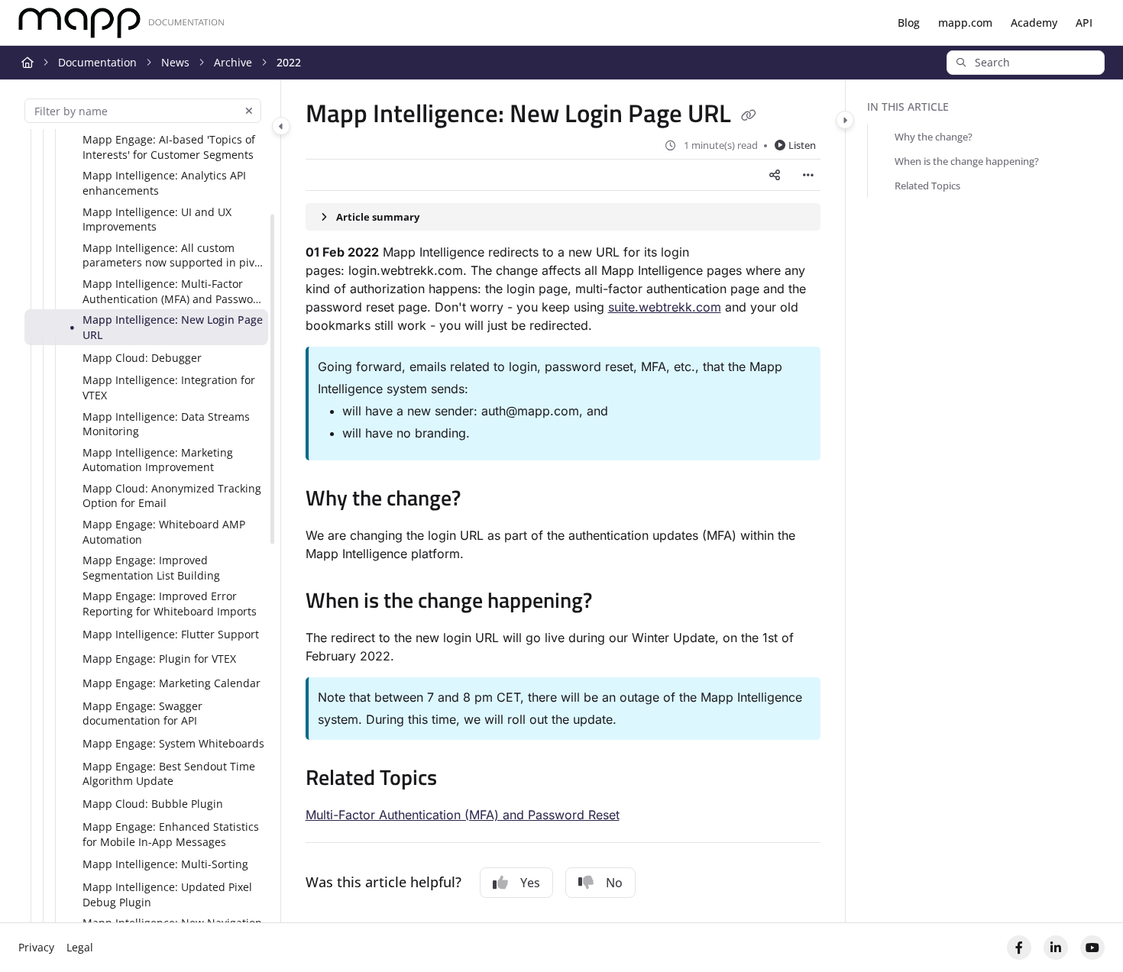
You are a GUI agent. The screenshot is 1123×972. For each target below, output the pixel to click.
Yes (530, 882)
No (614, 882)
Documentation (97, 62)
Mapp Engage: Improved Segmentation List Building (151, 568)
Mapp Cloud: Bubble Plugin (153, 803)
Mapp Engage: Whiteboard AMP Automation (164, 532)
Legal (79, 947)
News (175, 62)
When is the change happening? (967, 161)
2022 (289, 62)
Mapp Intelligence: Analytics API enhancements (164, 183)
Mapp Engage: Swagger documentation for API (142, 713)
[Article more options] (808, 175)
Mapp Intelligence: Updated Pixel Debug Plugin (167, 894)
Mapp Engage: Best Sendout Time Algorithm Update (169, 774)
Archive (233, 62)
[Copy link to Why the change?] (485, 500)
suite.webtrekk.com (664, 307)
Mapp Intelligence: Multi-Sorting (165, 864)
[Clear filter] (249, 110)
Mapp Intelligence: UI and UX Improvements (157, 219)
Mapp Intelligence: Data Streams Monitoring (166, 424)
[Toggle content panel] (845, 120)
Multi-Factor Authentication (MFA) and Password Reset (463, 814)
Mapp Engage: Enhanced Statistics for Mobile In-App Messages (171, 834)
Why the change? (934, 137)
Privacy (36, 947)
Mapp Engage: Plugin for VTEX (159, 658)
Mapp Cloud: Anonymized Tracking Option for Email (172, 496)
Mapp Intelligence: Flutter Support (171, 634)
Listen (802, 145)
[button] (1026, 62)
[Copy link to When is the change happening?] (616, 602)
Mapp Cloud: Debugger (142, 357)
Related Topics (927, 185)
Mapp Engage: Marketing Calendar (172, 683)
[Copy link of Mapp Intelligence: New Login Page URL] (748, 116)
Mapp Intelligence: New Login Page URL (173, 327)
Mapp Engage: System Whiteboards (173, 743)
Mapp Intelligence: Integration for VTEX (169, 387)
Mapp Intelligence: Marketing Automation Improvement (158, 460)
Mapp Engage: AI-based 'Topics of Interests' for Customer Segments (169, 147)
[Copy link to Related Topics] (461, 779)
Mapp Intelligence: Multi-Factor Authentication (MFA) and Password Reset (173, 291)
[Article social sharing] (774, 175)
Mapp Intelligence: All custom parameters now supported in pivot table (173, 255)
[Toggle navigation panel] (281, 126)
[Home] (121, 23)
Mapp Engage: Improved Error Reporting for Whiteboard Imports (170, 603)
